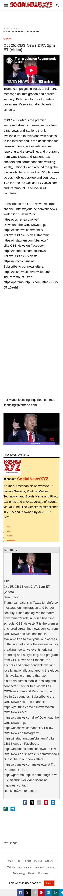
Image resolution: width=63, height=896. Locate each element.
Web (9, 531)
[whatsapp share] (6, 809)
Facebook (11, 540)
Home (6, 29)
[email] (34, 892)
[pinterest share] (46, 802)
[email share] (39, 802)
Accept (49, 883)
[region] (31, 16)
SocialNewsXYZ (32, 479)
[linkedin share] (53, 802)
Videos (18, 29)
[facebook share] (25, 802)
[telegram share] (12, 809)
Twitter (10, 536)
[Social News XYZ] (31, 5)
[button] (31, 429)
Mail (8, 526)
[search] (57, 5)
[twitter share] (32, 802)
